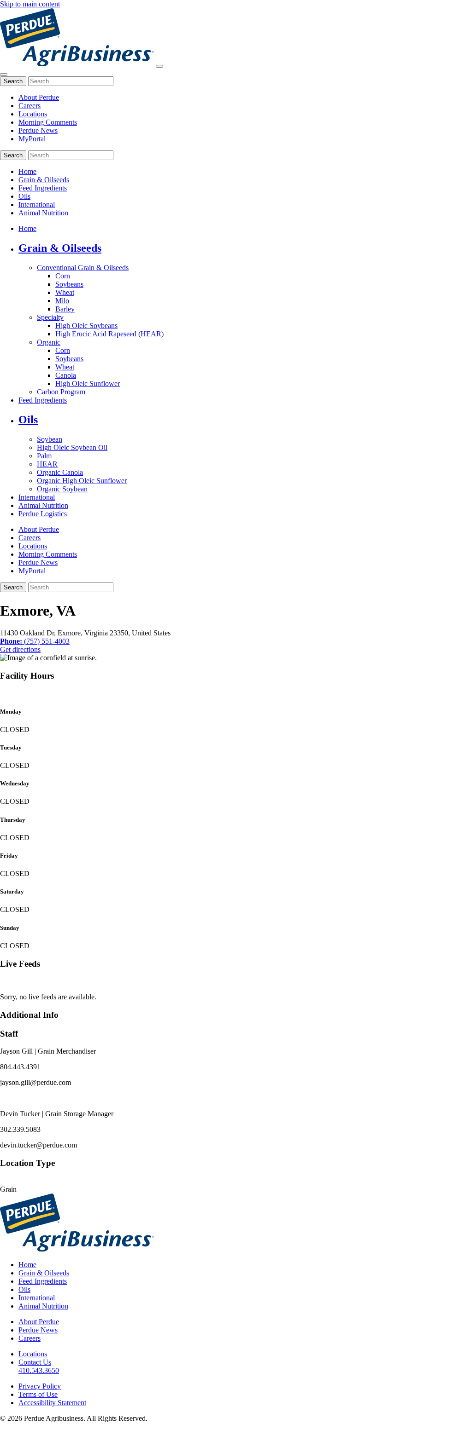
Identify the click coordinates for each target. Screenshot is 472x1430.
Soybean (49, 439)
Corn (62, 276)
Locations (32, 114)
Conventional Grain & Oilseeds (83, 267)
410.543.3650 (38, 1370)
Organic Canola (60, 472)
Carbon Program (61, 392)
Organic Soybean (62, 489)
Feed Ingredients (42, 188)
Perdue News (38, 130)
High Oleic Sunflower (87, 383)
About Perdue (38, 97)
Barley (65, 309)
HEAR (47, 464)
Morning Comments (47, 122)
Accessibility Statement (52, 1403)
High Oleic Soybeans (86, 325)
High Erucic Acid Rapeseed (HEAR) (109, 334)
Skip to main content (30, 4)
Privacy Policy (39, 1386)
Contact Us (34, 1362)
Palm (44, 456)
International (36, 204)
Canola (65, 375)
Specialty (50, 317)
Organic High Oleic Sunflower (82, 480)
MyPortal (32, 139)
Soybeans (69, 284)
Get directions (20, 649)
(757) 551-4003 (35, 641)
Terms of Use (38, 1394)
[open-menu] (159, 66)
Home (27, 171)
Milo (62, 301)
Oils (24, 196)
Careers (29, 106)
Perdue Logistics (42, 514)
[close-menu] (3, 74)
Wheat (64, 292)
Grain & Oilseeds (43, 180)
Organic (48, 342)
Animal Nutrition (43, 213)
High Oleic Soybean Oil (72, 447)
